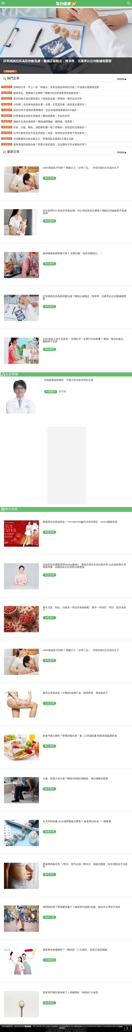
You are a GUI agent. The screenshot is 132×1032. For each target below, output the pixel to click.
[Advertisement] (66, 465)
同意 (127, 1028)
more (120, 78)
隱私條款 (28, 1026)
